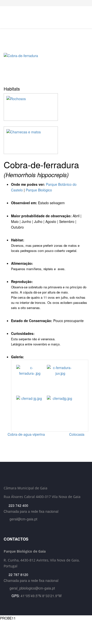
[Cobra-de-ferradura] (46, 68)
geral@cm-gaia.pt (23, 518)
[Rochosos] (46, 107)
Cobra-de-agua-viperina (26, 434)
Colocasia (77, 434)
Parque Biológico (39, 189)
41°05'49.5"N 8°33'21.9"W (41, 595)
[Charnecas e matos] (46, 140)
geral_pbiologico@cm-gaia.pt (32, 588)
